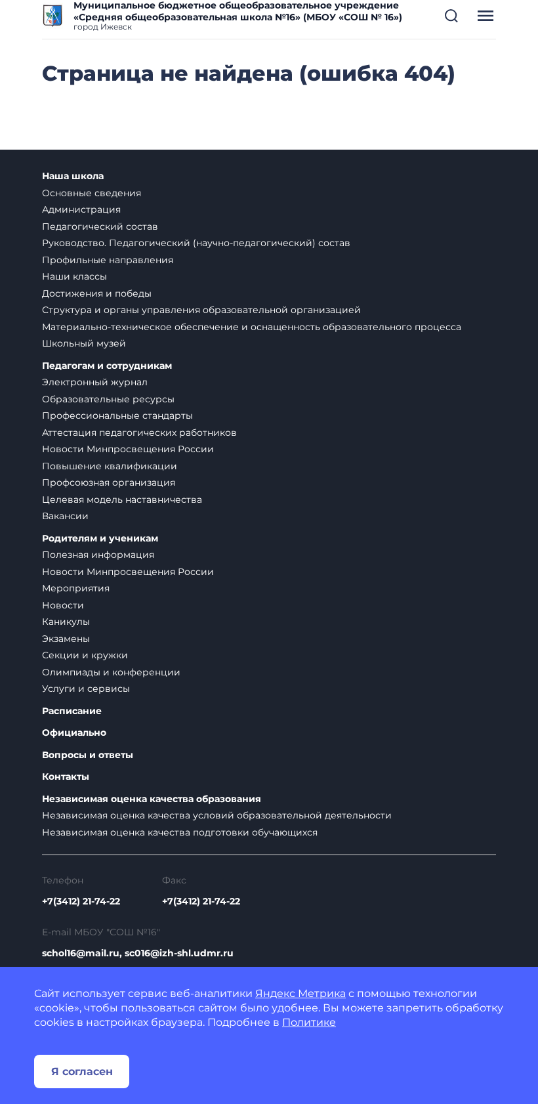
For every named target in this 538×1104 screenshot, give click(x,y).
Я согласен (82, 1071)
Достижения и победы (97, 293)
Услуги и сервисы (86, 688)
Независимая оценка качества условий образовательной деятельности (217, 815)
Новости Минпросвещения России (128, 449)
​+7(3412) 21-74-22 (81, 901)
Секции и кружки (85, 655)
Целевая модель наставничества (122, 499)
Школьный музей (84, 343)
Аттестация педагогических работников (139, 432)
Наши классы (74, 276)
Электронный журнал (95, 382)
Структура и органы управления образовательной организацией (201, 310)
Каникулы (66, 621)
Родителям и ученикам (100, 538)
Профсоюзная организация (108, 482)
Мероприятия (76, 588)
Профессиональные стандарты (117, 415)
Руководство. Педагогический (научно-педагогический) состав (196, 243)
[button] (451, 16)
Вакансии (65, 516)
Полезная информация (98, 555)
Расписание (72, 711)
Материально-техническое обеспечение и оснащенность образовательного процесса (251, 327)
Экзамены (66, 639)
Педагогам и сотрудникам (107, 366)
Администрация (81, 209)
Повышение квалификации (109, 466)
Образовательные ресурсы (108, 399)
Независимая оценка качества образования (151, 799)
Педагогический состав (100, 226)
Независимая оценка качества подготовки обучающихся (180, 832)
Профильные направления (107, 260)
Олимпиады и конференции (111, 672)
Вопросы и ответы (87, 755)
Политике (309, 1022)
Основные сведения (91, 193)
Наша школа (73, 176)
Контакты (65, 776)
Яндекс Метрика (300, 993)
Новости (63, 605)
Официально (74, 732)
